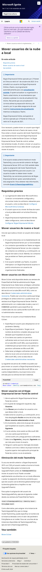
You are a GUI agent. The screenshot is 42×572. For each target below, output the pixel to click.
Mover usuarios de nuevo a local (13, 65)
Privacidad (5, 564)
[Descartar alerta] (38, 3)
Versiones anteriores (8, 561)
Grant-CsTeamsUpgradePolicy (21, 184)
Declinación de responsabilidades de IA (15, 558)
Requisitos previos (9, 63)
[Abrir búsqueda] (29, 21)
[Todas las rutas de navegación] (3, 43)
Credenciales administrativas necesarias (20, 359)
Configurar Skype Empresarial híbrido (19, 223)
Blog (18, 561)
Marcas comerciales (21, 566)
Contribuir (27, 561)
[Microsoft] (21, 21)
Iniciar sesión (36, 21)
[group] (21, 385)
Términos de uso (7, 566)
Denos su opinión (12, 38)
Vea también (7, 68)
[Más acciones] (38, 43)
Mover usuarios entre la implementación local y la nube (20, 43)
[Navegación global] (2, 21)
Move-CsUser (6, 534)
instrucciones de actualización (22, 109)
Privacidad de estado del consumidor (24, 564)
